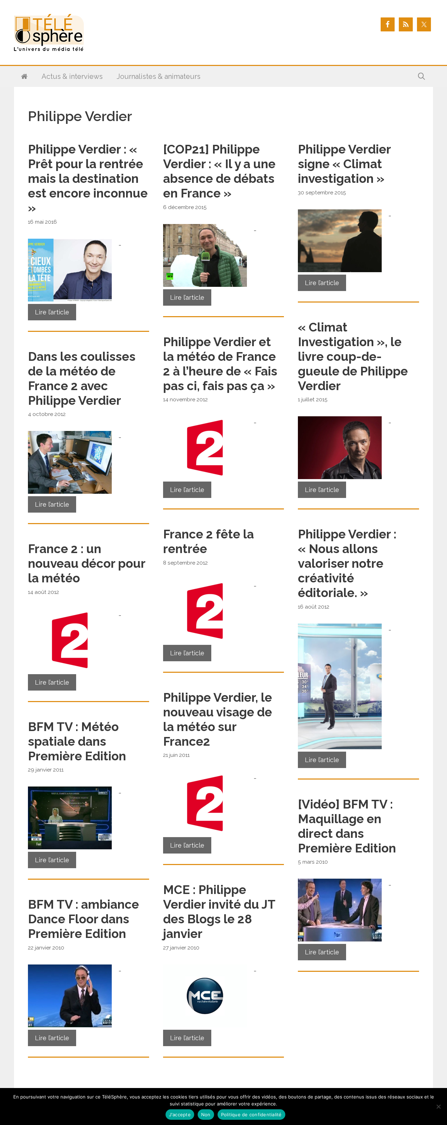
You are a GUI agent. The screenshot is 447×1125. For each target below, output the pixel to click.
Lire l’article (52, 312)
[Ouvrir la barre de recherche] (421, 76)
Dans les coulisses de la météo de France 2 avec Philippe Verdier (81, 378)
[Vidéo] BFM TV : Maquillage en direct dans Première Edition (347, 826)
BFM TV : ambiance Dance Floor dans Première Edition (83, 919)
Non (206, 1114)
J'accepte (180, 1114)
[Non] (438, 1106)
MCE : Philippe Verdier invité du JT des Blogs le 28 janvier (219, 911)
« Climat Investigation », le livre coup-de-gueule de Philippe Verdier (353, 356)
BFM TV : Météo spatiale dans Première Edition (77, 741)
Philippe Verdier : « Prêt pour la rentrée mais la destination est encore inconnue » (88, 178)
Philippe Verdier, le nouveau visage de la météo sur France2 (217, 719)
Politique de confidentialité (251, 1114)
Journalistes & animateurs (158, 76)
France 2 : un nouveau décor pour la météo (86, 563)
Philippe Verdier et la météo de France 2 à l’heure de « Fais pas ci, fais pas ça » (220, 364)
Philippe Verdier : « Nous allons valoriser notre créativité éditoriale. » (347, 563)
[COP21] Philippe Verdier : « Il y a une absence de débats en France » (219, 171)
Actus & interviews (72, 76)
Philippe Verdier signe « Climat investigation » (344, 164)
